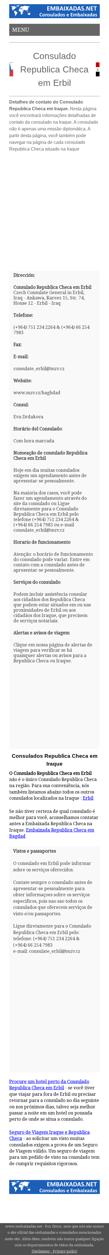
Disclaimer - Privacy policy (54, 1251)
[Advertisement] (54, 209)
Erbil (88, 798)
